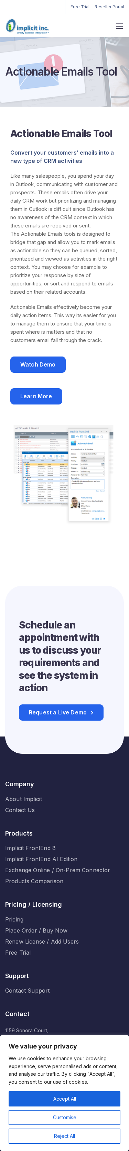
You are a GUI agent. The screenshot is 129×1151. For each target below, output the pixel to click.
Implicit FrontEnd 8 (30, 848)
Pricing (14, 919)
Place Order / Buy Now (36, 930)
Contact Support (27, 990)
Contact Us (20, 810)
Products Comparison (34, 881)
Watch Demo (38, 364)
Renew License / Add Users (42, 941)
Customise (64, 1117)
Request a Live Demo (58, 712)
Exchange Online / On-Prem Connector (57, 870)
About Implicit (23, 799)
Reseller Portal (109, 6)
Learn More (36, 396)
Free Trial (80, 6)
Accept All (64, 1099)
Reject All (64, 1136)
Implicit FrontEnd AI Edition (41, 859)
